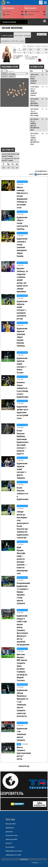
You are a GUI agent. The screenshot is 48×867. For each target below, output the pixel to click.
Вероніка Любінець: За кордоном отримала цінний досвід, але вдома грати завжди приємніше (22, 280)
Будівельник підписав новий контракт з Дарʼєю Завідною (22, 470)
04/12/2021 (34, 133)
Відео (18, 744)
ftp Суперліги (10, 847)
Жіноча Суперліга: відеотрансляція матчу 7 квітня (23, 753)
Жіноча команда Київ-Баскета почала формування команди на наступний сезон (22, 197)
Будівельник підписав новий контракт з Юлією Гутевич (22, 365)
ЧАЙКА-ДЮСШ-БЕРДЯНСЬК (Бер (34, 126)
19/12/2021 (34, 99)
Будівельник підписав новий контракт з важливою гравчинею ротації (22, 310)
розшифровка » (41, 171)
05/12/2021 (34, 119)
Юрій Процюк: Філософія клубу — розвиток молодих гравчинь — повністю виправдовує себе (22, 560)
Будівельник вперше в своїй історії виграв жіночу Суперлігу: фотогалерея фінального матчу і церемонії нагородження (23, 630)
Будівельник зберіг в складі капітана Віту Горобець (22, 223)
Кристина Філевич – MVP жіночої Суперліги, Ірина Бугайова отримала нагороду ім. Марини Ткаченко (22, 667)
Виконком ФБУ (11, 824)
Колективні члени (12, 835)
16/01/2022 (34, 74)
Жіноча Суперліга (9, 8)
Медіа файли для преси (14, 851)
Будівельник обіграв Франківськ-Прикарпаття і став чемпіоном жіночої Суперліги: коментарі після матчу (22, 703)
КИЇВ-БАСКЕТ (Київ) (11, 155)
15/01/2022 (34, 87)
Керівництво (10, 828)
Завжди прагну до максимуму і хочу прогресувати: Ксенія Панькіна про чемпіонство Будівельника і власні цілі (23, 524)
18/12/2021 (34, 109)
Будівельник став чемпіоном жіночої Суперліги (22, 734)
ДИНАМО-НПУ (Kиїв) (34, 104)
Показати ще (24, 859)
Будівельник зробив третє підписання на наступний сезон (22, 412)
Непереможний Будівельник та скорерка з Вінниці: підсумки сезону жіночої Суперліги (23, 593)
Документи (9, 831)
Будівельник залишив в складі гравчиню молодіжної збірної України (22, 247)
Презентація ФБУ (11, 839)
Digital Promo (43, 863)
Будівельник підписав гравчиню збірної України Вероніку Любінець (22, 337)
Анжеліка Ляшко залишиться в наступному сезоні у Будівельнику (22, 389)
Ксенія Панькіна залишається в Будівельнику (22, 493)
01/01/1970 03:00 (8, 154)
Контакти (9, 843)
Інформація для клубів (13, 855)
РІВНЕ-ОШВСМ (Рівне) (33, 81)
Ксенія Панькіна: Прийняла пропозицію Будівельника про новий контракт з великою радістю (22, 442)
